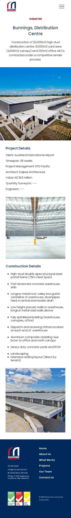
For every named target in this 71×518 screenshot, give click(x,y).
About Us (45, 454)
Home (43, 448)
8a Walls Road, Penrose (18, 473)
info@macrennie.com (17, 469)
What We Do (47, 460)
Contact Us (46, 477)
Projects (44, 465)
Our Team (45, 471)
